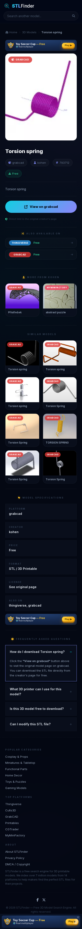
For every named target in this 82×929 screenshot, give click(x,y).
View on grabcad (44, 207)
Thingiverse (13, 804)
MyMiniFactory (15, 835)
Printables (12, 823)
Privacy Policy (14, 858)
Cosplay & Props (16, 756)
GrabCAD (11, 816)
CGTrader (12, 829)
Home (13, 32)
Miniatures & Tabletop (20, 762)
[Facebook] (38, 900)
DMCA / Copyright (17, 864)
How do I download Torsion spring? (37, 652)
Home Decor (13, 775)
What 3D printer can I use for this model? (35, 691)
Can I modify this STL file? (30, 724)
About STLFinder (16, 851)
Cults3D (10, 810)
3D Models (29, 32)
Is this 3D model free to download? (37, 709)
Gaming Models (15, 788)
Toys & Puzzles (15, 781)
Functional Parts (16, 769)
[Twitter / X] (44, 900)
